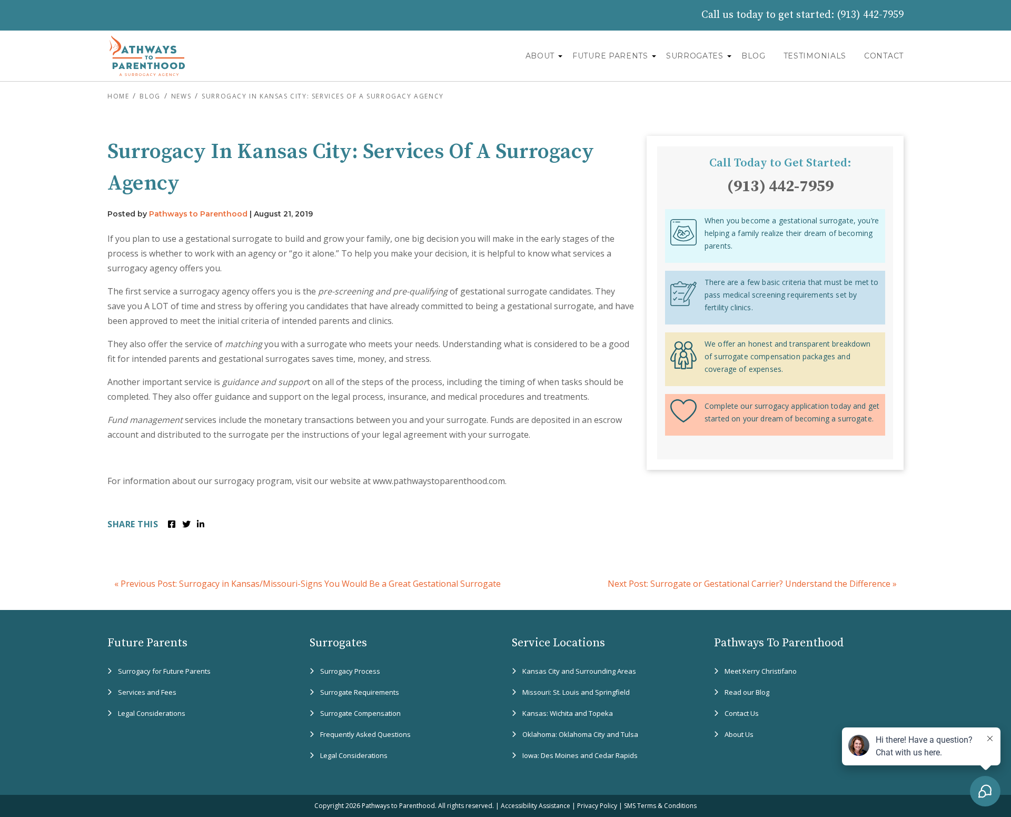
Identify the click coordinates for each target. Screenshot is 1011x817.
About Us (739, 734)
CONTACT (884, 56)
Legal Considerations (151, 713)
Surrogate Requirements (359, 692)
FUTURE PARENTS (610, 56)
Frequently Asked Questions (365, 734)
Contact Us (742, 713)
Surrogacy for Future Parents (164, 671)
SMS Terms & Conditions (660, 805)
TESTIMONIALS (815, 56)
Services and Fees (147, 692)
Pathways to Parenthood (198, 214)
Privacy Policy (597, 805)
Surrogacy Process (350, 671)
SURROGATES (694, 56)
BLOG (753, 56)
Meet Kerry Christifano (761, 671)
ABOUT (540, 56)
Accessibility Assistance (535, 805)
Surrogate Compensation (360, 713)
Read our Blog (747, 692)
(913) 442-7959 (870, 15)
